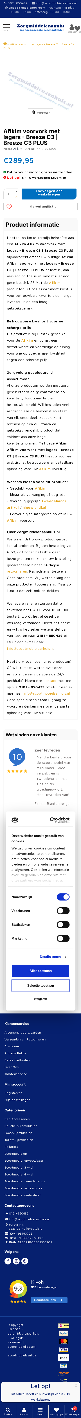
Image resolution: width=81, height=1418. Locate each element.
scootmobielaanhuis (22, 1355)
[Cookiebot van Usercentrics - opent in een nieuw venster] (52, 618)
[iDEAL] (65, 1327)
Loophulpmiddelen (18, 1133)
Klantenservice (15, 1074)
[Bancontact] (65, 1368)
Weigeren (40, 797)
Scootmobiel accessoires (23, 1188)
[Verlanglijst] (77, 28)
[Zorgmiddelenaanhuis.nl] (40, 27)
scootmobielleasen (22, 1346)
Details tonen (50, 754)
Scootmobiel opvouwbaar (23, 1160)
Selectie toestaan (40, 783)
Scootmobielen (15, 1153)
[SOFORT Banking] (65, 1376)
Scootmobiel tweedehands (24, 1181)
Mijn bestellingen (17, 1100)
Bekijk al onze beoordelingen (31, 1004)
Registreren (13, 1093)
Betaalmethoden (17, 1060)
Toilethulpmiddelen (18, 1140)
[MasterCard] (65, 1343)
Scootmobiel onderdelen (23, 1195)
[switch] (63, 708)
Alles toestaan (40, 769)
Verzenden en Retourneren (25, 1039)
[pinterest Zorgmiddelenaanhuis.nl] (24, 1261)
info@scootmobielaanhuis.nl (56, 3)
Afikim (17, 148)
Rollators (11, 1146)
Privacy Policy (15, 1053)
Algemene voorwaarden (22, 1032)
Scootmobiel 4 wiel (18, 1174)
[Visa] (65, 1351)
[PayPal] (65, 1335)
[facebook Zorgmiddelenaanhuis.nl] (7, 1261)
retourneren (17, 571)
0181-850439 (17, 3)
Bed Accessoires (17, 1119)
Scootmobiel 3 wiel (18, 1167)
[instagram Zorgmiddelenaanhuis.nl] (16, 1261)
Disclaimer (12, 1046)
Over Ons (11, 1067)
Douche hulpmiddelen (20, 1126)
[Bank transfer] (65, 1360)
